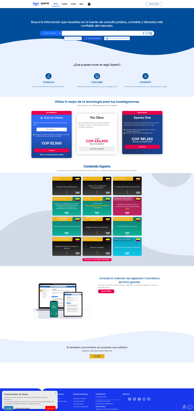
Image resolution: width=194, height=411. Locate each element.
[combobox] (101, 33)
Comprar (52, 150)
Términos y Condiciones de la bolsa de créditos (51, 154)
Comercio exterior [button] (78, 401)
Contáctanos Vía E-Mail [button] (103, 401)
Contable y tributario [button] (79, 398)
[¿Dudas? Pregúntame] (184, 406)
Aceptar (8, 408)
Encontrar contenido (97, 149)
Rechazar (50, 408)
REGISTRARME (106, 291)
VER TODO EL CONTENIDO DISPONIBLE (97, 259)
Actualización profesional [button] (81, 406)
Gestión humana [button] (78, 404)
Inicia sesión (154, 4)
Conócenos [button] (56, 398)
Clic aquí (97, 356)
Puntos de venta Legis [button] (59, 401)
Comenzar (142, 146)
